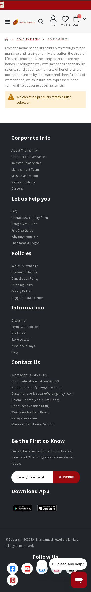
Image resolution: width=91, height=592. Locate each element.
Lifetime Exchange (24, 272)
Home (7, 39)
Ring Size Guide (22, 230)
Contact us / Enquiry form (29, 218)
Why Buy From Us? (24, 237)
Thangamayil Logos (25, 243)
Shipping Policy (22, 285)
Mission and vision (24, 176)
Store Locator (21, 339)
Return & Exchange (24, 266)
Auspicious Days (23, 346)
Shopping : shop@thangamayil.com (36, 387)
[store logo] (24, 21)
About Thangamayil (25, 150)
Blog (14, 352)
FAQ (14, 211)
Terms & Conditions (25, 327)
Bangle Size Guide (24, 224)
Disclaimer (19, 320)
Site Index (18, 333)
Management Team (25, 169)
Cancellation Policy (24, 278)
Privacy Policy (21, 291)
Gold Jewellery (28, 39)
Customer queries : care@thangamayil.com (42, 393)
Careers (17, 188)
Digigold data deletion (27, 297)
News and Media (23, 182)
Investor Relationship (26, 163)
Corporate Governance (28, 157)
